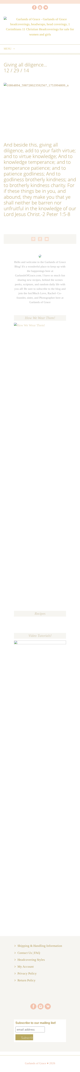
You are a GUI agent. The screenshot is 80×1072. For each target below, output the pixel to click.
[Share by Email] (47, 239)
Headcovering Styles (31, 959)
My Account (25, 966)
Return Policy (26, 980)
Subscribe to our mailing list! (35, 1022)
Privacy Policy (27, 973)
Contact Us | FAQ (28, 953)
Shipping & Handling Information (39, 946)
